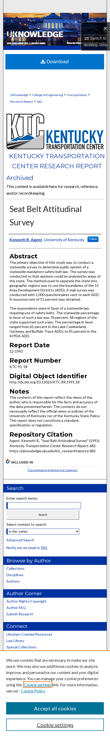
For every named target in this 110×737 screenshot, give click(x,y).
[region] (55, 693)
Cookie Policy (33, 690)
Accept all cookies (55, 708)
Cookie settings (37, 684)
